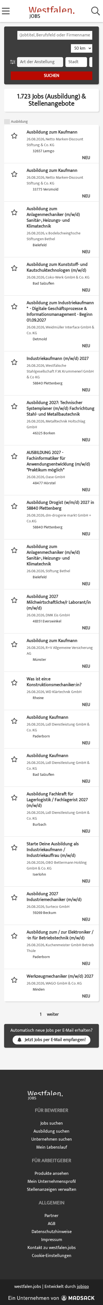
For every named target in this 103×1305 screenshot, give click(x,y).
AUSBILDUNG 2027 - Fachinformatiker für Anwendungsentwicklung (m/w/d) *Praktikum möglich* (58, 461)
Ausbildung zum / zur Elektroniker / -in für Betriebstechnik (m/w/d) (60, 935)
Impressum (51, 1240)
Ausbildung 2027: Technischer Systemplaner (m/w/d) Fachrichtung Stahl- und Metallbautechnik (60, 408)
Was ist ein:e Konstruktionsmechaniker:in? (54, 682)
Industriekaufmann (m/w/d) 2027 (58, 359)
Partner (51, 1216)
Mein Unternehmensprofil (51, 1181)
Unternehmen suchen (51, 1139)
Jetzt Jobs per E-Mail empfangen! (55, 1040)
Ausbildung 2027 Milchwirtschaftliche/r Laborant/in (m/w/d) (59, 602)
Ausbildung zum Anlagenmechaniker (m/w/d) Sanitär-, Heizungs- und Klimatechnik (53, 217)
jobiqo (83, 1286)
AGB (51, 1224)
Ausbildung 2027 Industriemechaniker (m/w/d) (54, 897)
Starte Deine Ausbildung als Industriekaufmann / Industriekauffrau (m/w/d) (53, 850)
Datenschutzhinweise (52, 1232)
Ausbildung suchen (51, 1131)
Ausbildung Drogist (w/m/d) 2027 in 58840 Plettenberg (60, 505)
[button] (14, 62)
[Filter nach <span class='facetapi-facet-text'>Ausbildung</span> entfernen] (7, 121)
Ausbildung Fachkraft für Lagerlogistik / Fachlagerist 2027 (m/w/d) (57, 800)
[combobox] (54, 35)
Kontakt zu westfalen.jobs (51, 1247)
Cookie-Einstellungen (51, 1255)
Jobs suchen (51, 1123)
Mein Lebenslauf (51, 1147)
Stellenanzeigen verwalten (51, 1189)
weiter (53, 1014)
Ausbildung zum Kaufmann (52, 132)
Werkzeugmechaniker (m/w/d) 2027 (60, 976)
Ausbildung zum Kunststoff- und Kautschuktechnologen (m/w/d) (57, 267)
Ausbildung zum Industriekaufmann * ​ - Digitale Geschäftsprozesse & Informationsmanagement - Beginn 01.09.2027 (60, 311)
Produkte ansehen (52, 1173)
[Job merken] (15, 135)
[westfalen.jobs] (51, 11)
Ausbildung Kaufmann (47, 717)
